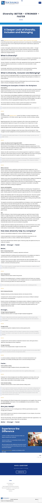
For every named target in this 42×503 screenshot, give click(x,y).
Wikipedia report (13, 115)
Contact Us (21, 472)
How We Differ (10, 484)
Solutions (10, 491)
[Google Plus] (40, 457)
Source (2, 111)
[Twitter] (38, 457)
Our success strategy (10, 489)
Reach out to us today (7, 450)
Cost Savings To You (10, 483)
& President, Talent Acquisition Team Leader (20, 40)
